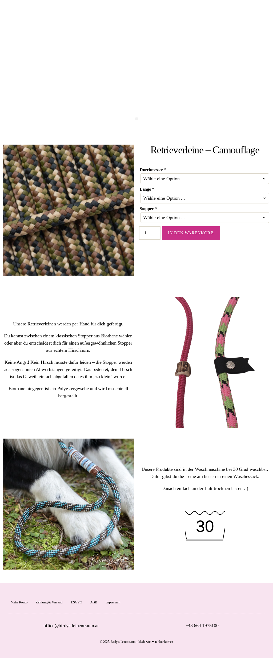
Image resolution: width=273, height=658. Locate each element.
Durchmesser (153, 169)
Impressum (113, 602)
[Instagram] (260, 602)
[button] (136, 118)
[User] (241, 12)
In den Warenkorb (191, 233)
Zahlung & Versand (49, 602)
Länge (147, 189)
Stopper (148, 208)
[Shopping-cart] (253, 12)
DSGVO (76, 602)
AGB (93, 602)
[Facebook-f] (254, 602)
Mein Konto (19, 602)
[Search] (265, 12)
